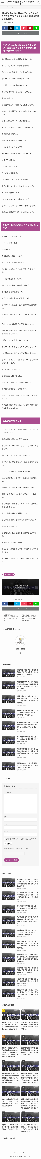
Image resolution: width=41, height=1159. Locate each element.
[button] (5, 28)
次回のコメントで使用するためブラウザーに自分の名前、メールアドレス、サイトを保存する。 (21, 839)
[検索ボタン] (38, 2)
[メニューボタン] (2, 2)
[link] (20, 653)
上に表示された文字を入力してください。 (16, 848)
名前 (5, 817)
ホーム (25, 1153)
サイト (6, 831)
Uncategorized (9, 574)
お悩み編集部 (20, 649)
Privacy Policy (18, 1153)
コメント (7, 792)
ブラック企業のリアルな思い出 (20, 3)
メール (6, 824)
